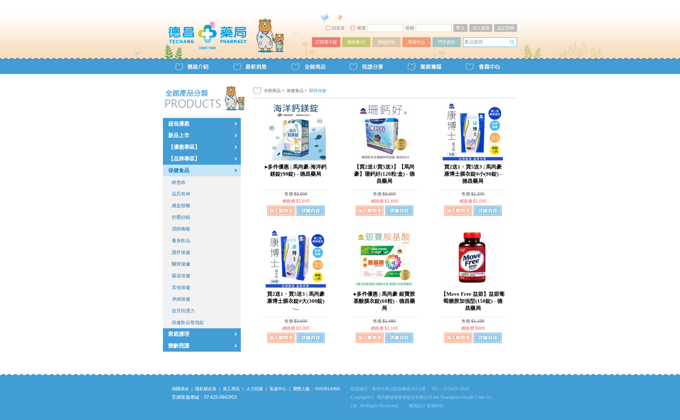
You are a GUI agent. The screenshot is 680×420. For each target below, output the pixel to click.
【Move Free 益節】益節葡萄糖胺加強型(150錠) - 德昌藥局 (473, 301)
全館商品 (308, 66)
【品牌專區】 (184, 158)
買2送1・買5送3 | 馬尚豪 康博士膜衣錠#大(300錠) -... (296, 301)
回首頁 (338, 27)
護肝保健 (181, 252)
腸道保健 (181, 275)
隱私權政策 (205, 388)
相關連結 (180, 388)
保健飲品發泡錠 (188, 322)
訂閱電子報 (326, 42)
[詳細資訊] (310, 210)
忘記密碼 (505, 27)
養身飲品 (181, 240)
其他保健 (181, 287)
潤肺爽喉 (181, 229)
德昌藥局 (238, 27)
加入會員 (480, 27)
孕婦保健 (181, 299)
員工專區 (231, 388)
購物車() (356, 42)
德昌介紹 (192, 66)
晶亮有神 (181, 194)
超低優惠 (178, 123)
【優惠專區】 (184, 147)
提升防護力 (183, 310)
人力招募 (254, 388)
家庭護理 (178, 334)
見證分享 (366, 66)
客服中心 (416, 42)
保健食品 (178, 170)
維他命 (179, 182)
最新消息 (250, 66)
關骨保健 (181, 264)
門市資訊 (446, 42)
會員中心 (482, 66)
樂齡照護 (178, 345)
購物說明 (386, 42)
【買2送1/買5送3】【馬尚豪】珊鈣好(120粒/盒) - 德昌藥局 (384, 174)
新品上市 (178, 135)
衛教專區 (424, 66)
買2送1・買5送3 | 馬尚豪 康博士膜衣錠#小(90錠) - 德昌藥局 (473, 174)
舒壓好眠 (181, 217)
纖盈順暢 (181, 205)
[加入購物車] (281, 210)
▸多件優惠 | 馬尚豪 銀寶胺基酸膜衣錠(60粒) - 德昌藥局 (384, 301)
